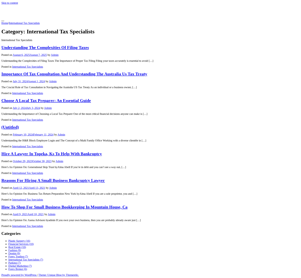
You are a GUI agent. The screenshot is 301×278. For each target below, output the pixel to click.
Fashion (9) (14, 250)
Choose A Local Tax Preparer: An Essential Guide (46, 100)
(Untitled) (10, 127)
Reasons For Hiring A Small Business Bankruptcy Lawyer (53, 180)
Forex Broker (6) (17, 269)
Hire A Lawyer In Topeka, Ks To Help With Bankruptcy (51, 154)
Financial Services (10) (21, 244)
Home (4, 23)
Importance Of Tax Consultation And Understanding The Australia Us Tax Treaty (74, 74)
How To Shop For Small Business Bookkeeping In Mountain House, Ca (64, 207)
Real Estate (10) (17, 247)
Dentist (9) (14, 253)
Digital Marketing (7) (20, 265)
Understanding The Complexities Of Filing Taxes (45, 47)
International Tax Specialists (24, 23)
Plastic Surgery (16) (19, 240)
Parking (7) (14, 262)
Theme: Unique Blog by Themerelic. (58, 274)
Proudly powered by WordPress (19, 274)
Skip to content (9, 2)
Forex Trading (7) (18, 256)
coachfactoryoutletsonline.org (36, 11)
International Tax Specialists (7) (25, 259)
